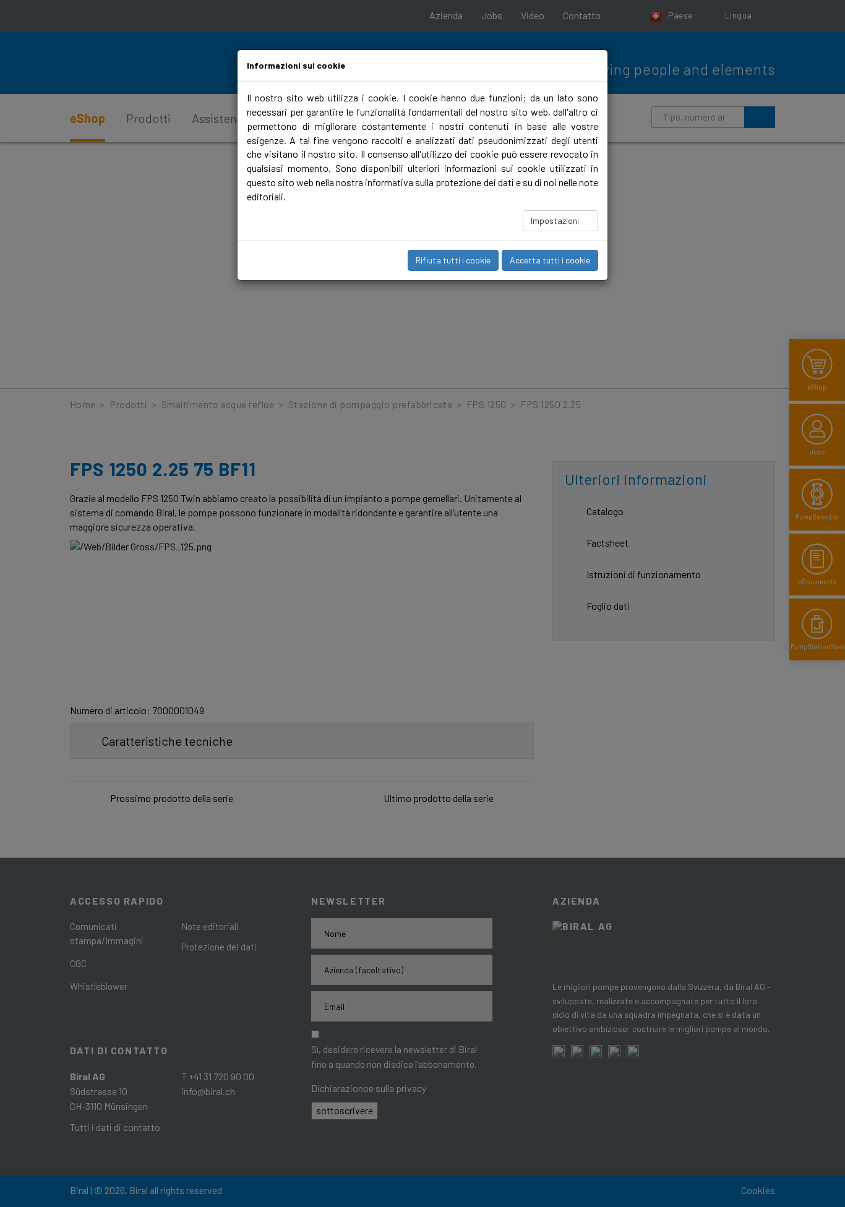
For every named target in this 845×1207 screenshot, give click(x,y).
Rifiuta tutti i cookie (453, 260)
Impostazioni (556, 220)
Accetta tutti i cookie (550, 260)
